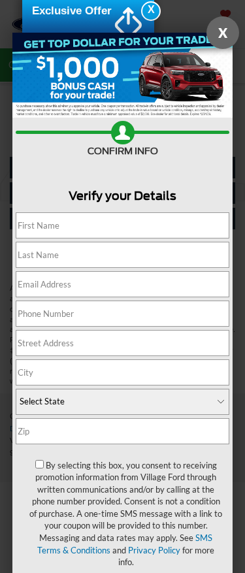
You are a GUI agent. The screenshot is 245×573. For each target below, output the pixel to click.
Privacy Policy (154, 550)
